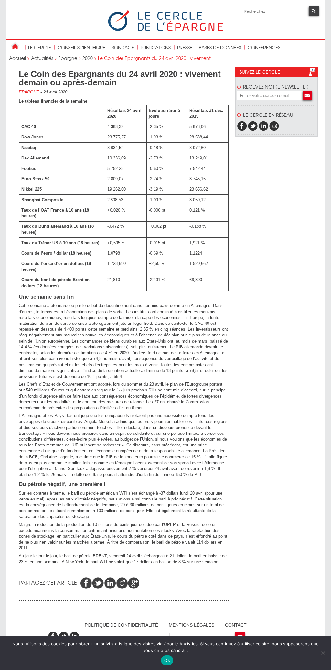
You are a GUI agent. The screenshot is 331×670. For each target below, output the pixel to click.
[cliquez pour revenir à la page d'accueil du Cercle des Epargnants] (165, 29)
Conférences (264, 47)
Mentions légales (191, 625)
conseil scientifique (81, 47)
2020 (87, 58)
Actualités (42, 58)
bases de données (220, 47)
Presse (184, 47)
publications (156, 47)
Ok (167, 660)
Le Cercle (39, 47)
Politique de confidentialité (121, 625)
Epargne (67, 58)
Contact (236, 625)
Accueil (17, 58)
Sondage (123, 47)
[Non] (323, 653)
